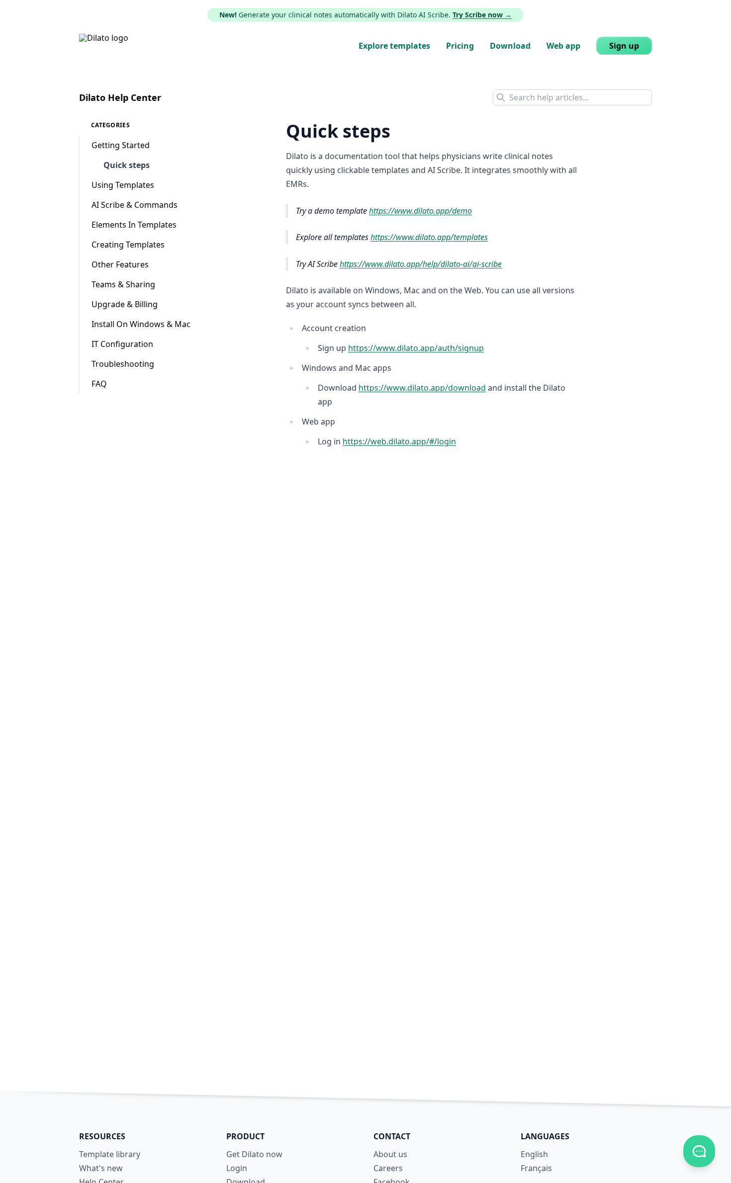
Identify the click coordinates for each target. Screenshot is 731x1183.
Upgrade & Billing (124, 304)
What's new (101, 1168)
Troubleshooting (122, 363)
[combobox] (572, 97)
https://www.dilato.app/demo (420, 210)
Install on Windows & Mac (140, 324)
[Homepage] (103, 46)
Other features (120, 264)
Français (536, 1168)
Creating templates (128, 244)
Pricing (460, 46)
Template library (109, 1154)
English (534, 1154)
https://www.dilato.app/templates (429, 237)
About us (390, 1154)
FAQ (99, 383)
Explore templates (394, 46)
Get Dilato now (254, 1154)
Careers (388, 1168)
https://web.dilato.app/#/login (399, 441)
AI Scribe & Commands (134, 204)
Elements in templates (134, 224)
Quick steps (126, 165)
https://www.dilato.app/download (422, 387)
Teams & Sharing (123, 284)
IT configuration (122, 343)
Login (236, 1168)
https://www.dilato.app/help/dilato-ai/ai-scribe (421, 263)
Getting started (120, 145)
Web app (563, 46)
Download (510, 46)
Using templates (122, 184)
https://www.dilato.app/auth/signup (416, 347)
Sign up (624, 45)
